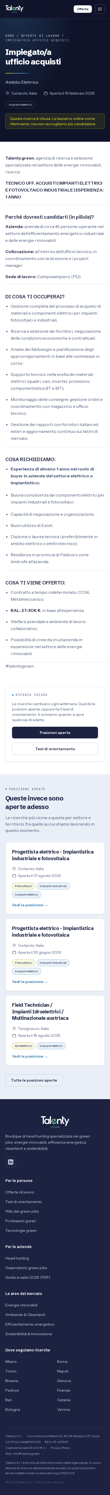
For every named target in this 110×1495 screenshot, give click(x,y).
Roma (62, 1361)
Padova (12, 1390)
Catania (63, 1400)
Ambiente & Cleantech (25, 1314)
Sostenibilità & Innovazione (28, 1333)
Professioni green (20, 1220)
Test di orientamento (55, 748)
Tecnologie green (21, 1230)
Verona (63, 1409)
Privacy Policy (60, 1448)
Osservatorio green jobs (26, 1267)
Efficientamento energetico (29, 1324)
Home (9, 36)
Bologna (12, 1409)
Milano (11, 1361)
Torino (11, 1371)
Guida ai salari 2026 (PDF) (27, 1277)
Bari (8, 1400)
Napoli (62, 1371)
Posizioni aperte (55, 732)
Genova (64, 1380)
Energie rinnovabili (21, 1305)
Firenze (63, 1390)
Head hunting (17, 1258)
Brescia (11, 1380)
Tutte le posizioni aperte (34, 1080)
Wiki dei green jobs (22, 1211)
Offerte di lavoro (40, 36)
